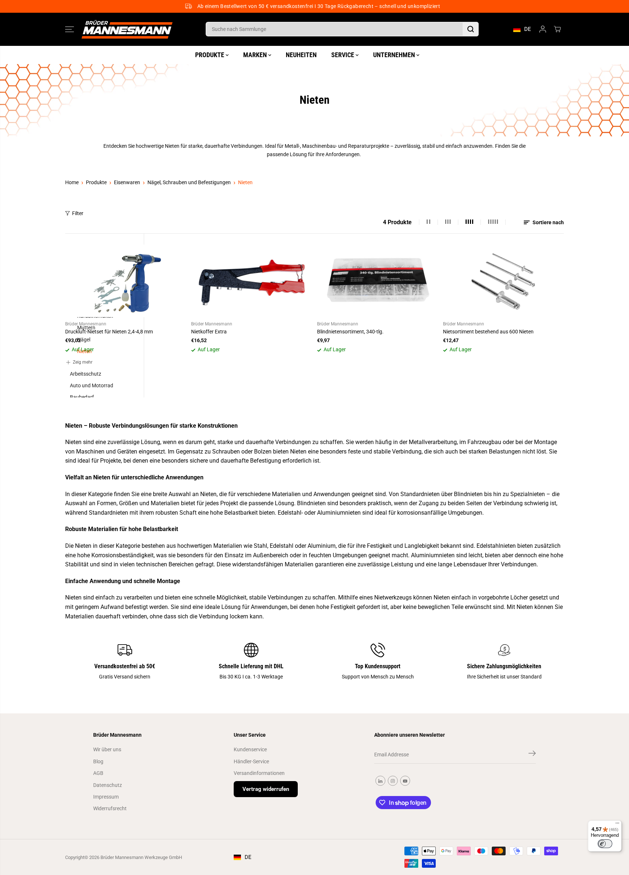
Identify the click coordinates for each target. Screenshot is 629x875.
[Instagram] (393, 781)
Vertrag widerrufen (265, 789)
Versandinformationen (259, 773)
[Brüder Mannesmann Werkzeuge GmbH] (127, 29)
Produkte (96, 182)
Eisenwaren (127, 182)
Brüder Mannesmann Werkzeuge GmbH (141, 857)
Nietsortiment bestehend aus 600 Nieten (488, 331)
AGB (98, 773)
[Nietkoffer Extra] (251, 281)
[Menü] (617, 824)
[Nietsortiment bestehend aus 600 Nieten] (503, 281)
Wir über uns (107, 749)
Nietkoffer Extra (209, 331)
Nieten (245, 182)
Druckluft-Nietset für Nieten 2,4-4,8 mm (109, 331)
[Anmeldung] (542, 29)
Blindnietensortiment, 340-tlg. (350, 331)
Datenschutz (107, 785)
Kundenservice (250, 749)
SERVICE (343, 54)
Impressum (106, 797)
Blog (98, 761)
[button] (69, 29)
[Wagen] (557, 29)
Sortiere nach (547, 222)
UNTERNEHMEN (394, 54)
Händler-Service (251, 761)
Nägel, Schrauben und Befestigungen (189, 182)
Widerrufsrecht (110, 808)
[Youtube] (405, 781)
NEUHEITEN (301, 54)
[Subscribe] (532, 754)
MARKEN (255, 54)
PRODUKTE (210, 54)
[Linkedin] (380, 781)
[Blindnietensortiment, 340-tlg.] (377, 281)
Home (72, 182)
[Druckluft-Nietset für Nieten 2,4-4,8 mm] (125, 281)
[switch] (605, 843)
